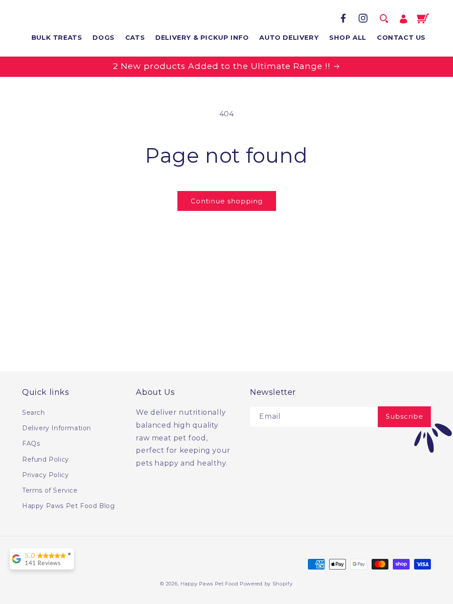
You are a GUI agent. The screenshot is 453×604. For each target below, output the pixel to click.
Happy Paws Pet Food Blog (68, 506)
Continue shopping (227, 201)
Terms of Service (50, 490)
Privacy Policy (45, 475)
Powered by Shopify (266, 584)
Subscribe (404, 416)
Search (33, 413)
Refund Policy (45, 459)
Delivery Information (56, 428)
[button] (384, 18)
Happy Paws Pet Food (209, 584)
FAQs (31, 443)
